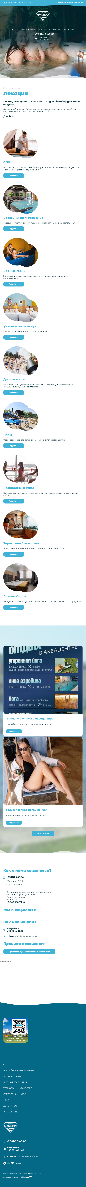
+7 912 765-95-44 (14, 884)
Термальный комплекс (21, 543)
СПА (11, 29)
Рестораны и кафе (18, 488)
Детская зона (14, 379)
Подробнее (13, 176)
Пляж (7, 435)
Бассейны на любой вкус (26, 29)
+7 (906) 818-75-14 (15, 902)
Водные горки (45, 29)
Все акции (43, 833)
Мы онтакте (15, 1163)
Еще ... (73, 29)
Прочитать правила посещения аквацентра (29, 952)
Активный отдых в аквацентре (29, 718)
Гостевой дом (14, 596)
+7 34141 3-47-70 (14, 881)
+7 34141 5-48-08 (44, 34)
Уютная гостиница (61, 29)
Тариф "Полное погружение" (26, 809)
